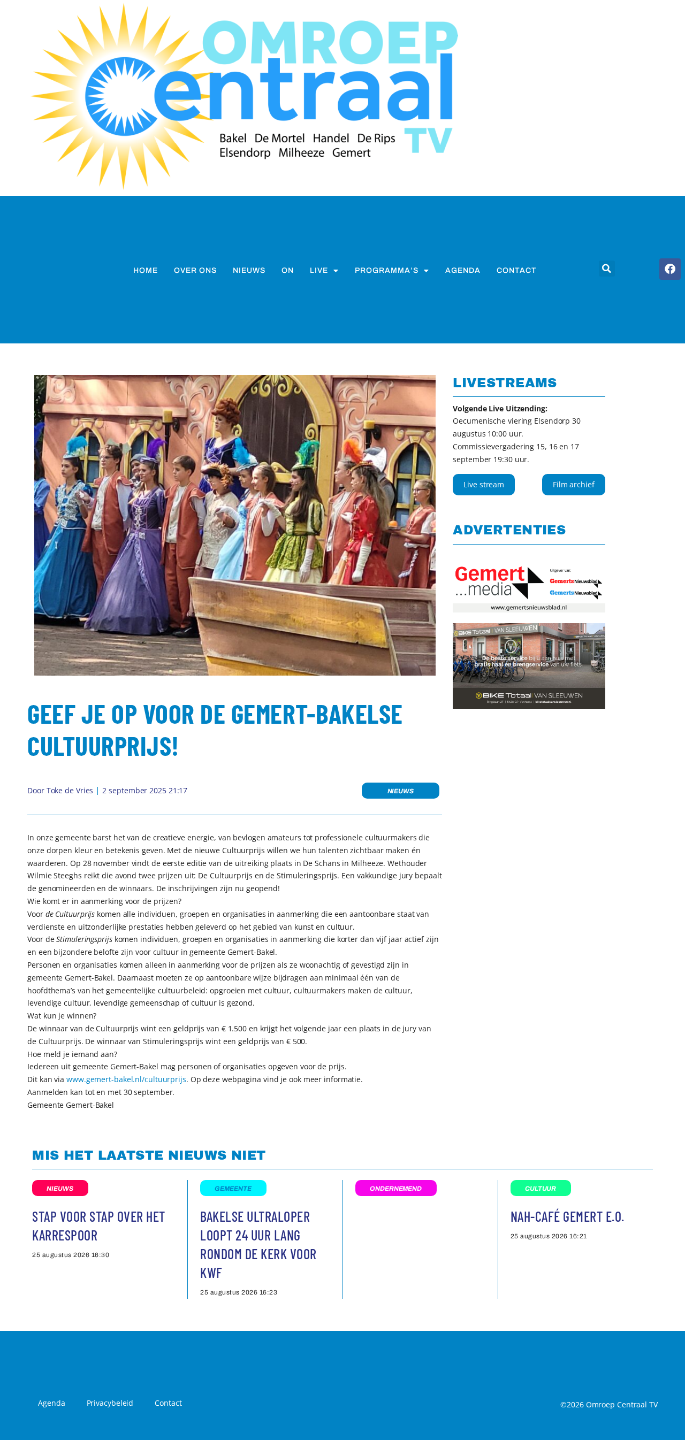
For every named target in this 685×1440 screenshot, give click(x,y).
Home (145, 270)
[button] (607, 269)
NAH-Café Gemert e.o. (568, 1216)
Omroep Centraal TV (622, 1404)
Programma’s (386, 270)
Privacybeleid (110, 1403)
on (287, 270)
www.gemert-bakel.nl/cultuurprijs (126, 1079)
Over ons (195, 270)
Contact (517, 270)
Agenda (463, 270)
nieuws (249, 270)
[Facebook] (670, 269)
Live (319, 270)
